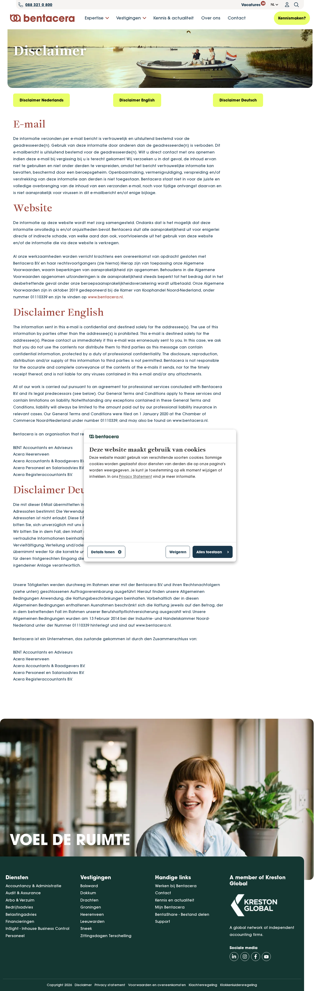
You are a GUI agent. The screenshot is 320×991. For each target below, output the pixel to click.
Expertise (94, 18)
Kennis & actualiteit (173, 18)
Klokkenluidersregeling (238, 985)
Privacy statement (110, 985)
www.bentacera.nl (105, 297)
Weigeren (177, 552)
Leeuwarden (92, 921)
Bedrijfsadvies (19, 907)
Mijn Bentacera (170, 907)
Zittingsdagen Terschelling (105, 935)
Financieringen (20, 921)
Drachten (89, 900)
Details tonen (103, 552)
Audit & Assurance (23, 892)
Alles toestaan (209, 552)
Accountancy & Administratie (33, 885)
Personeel (15, 935)
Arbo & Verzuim (20, 900)
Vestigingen (128, 18)
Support (162, 921)
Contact (237, 18)
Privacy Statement (135, 476)
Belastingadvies (21, 914)
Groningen (90, 907)
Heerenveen (92, 914)
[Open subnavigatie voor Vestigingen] (144, 18)
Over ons (210, 18)
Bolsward (89, 885)
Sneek (86, 928)
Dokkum (88, 892)
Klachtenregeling (203, 985)
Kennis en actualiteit (174, 900)
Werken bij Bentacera (176, 885)
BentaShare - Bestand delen (182, 914)
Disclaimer (83, 985)
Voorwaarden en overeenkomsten (157, 985)
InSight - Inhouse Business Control (37, 928)
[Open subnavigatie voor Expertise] (107, 18)
